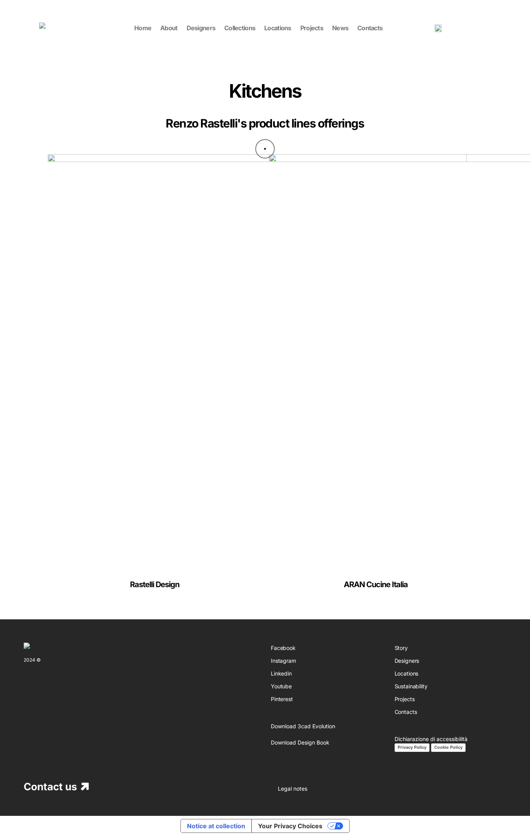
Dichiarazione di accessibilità (431, 739)
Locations (407, 673)
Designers (407, 660)
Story (401, 648)
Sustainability (411, 686)
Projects (405, 699)
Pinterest (282, 699)
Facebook (283, 648)
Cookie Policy (448, 747)
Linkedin (281, 673)
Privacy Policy (412, 747)
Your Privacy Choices (290, 826)
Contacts (406, 711)
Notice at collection (216, 826)
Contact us (50, 787)
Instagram (283, 660)
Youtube (281, 686)
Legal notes (292, 788)
